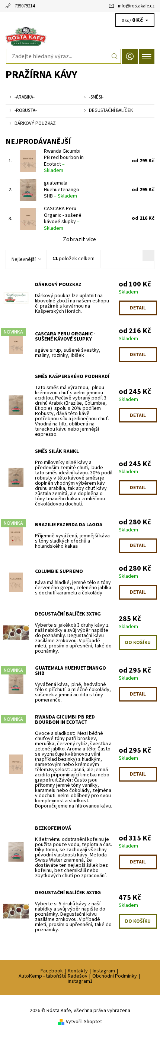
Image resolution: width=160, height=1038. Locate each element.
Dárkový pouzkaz (58, 284)
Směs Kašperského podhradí (72, 376)
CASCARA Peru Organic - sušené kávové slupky (62, 218)
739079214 (25, 6)
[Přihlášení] (130, 56)
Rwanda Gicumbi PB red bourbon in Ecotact (64, 161)
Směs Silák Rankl (57, 451)
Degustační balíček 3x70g (68, 614)
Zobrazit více (79, 239)
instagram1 (80, 981)
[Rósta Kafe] (80, 36)
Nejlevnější (24, 259)
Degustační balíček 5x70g (68, 892)
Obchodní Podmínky (114, 976)
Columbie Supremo (59, 571)
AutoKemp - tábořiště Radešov (53, 976)
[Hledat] (115, 56)
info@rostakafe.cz (136, 6)
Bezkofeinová (53, 828)
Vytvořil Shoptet (84, 1021)
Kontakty (78, 971)
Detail (138, 308)
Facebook (52, 971)
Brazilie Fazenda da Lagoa (68, 524)
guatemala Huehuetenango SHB (61, 189)
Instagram (104, 971)
